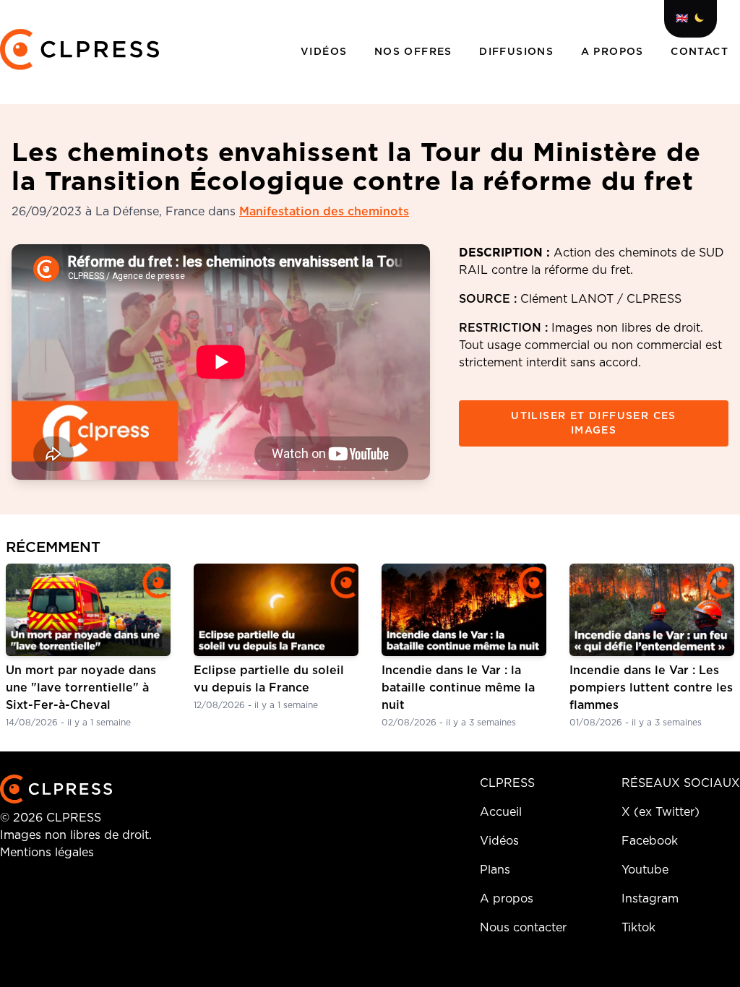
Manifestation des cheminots (324, 211)
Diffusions (518, 52)
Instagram (650, 899)
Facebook (649, 841)
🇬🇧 (682, 19)
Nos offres (415, 52)
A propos (614, 52)
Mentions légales (47, 852)
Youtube (644, 870)
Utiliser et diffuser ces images (593, 423)
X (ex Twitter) (660, 812)
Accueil (501, 812)
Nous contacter (523, 928)
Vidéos (326, 52)
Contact (699, 52)
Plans (495, 870)
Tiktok (638, 928)
